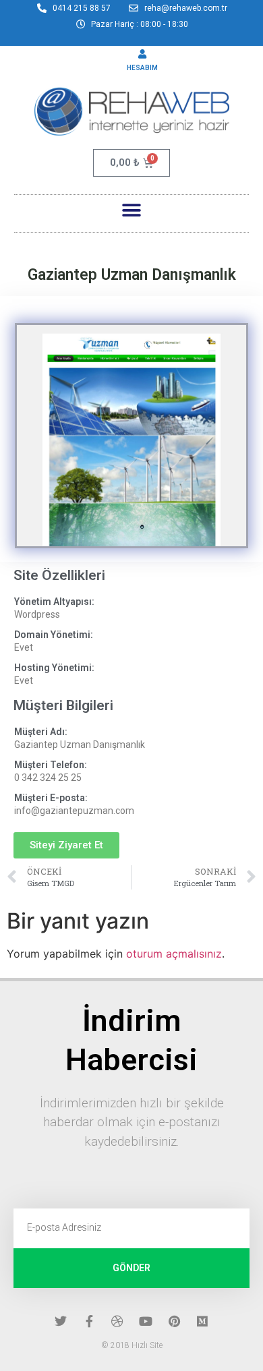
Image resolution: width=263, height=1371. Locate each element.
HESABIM (142, 67)
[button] (132, 210)
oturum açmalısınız (174, 953)
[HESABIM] (142, 54)
